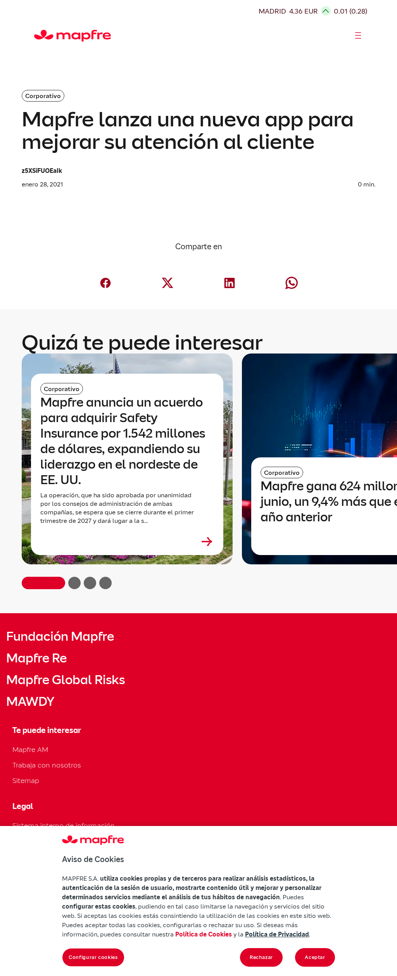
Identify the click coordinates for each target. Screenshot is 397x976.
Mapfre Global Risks (65, 680)
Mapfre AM (30, 749)
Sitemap (25, 780)
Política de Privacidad (277, 934)
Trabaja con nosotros (46, 764)
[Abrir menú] (358, 35)
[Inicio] (37, 35)
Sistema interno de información (63, 825)
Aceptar (315, 957)
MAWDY (30, 701)
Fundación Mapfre (60, 636)
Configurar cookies (93, 957)
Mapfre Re (36, 658)
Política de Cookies (203, 934)
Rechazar (261, 957)
